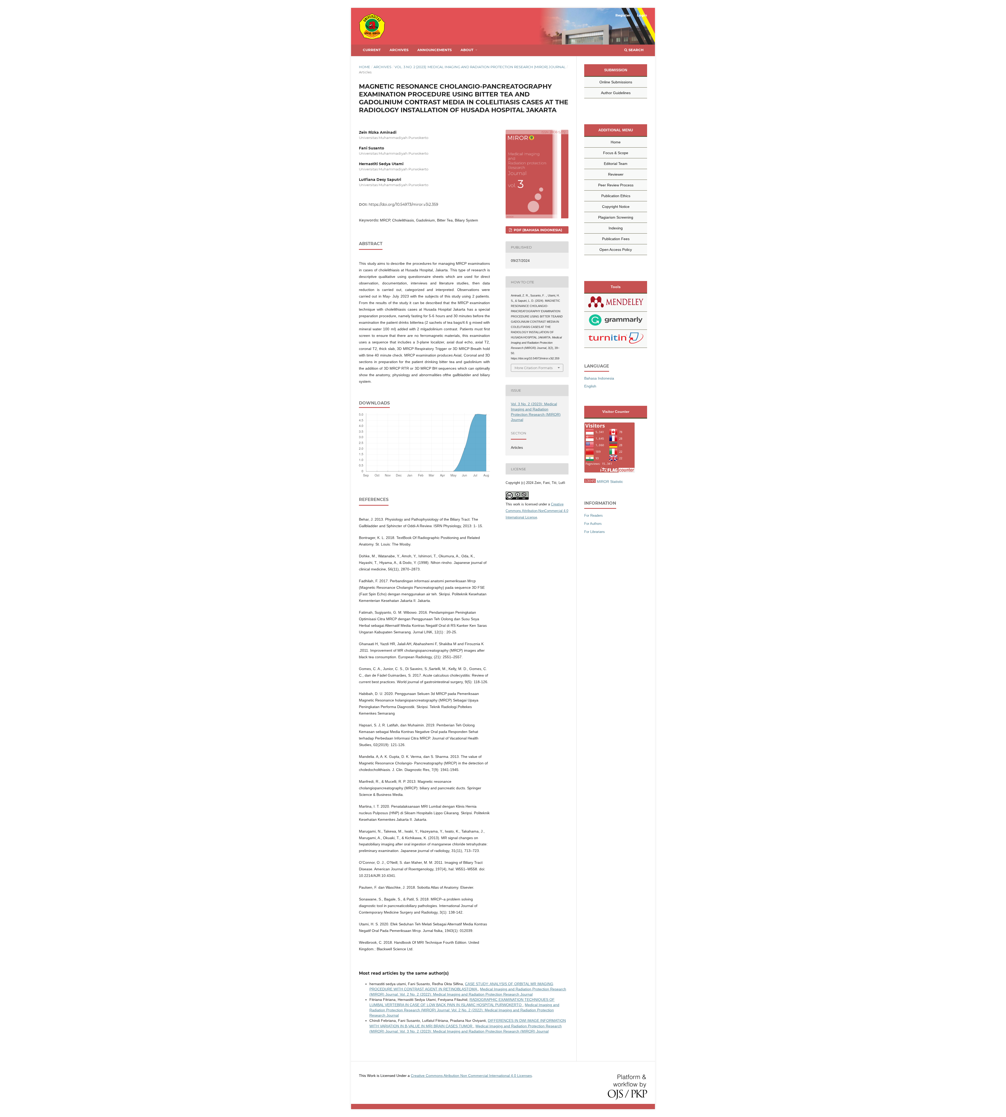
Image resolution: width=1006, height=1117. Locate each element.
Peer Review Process (615, 185)
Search (635, 50)
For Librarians (594, 532)
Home (364, 67)
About (467, 50)
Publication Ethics (615, 196)
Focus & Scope (615, 153)
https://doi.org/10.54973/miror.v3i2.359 (403, 204)
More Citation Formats (534, 368)
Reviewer (616, 174)
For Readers (593, 515)
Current (372, 50)
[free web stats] (590, 481)
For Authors (593, 524)
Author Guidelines (616, 93)
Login (642, 15)
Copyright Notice (616, 206)
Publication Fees (616, 239)
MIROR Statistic (610, 481)
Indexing (616, 228)
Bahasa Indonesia (599, 378)
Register (623, 15)
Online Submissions (615, 82)
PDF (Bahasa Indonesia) (537, 230)
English (590, 386)
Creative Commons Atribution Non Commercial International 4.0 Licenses (471, 1075)
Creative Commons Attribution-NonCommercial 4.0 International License (537, 510)
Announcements (434, 50)
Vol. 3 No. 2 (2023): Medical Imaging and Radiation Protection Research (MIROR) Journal (480, 67)
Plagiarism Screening (615, 217)
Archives (399, 50)
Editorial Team (615, 163)
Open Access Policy (615, 249)
